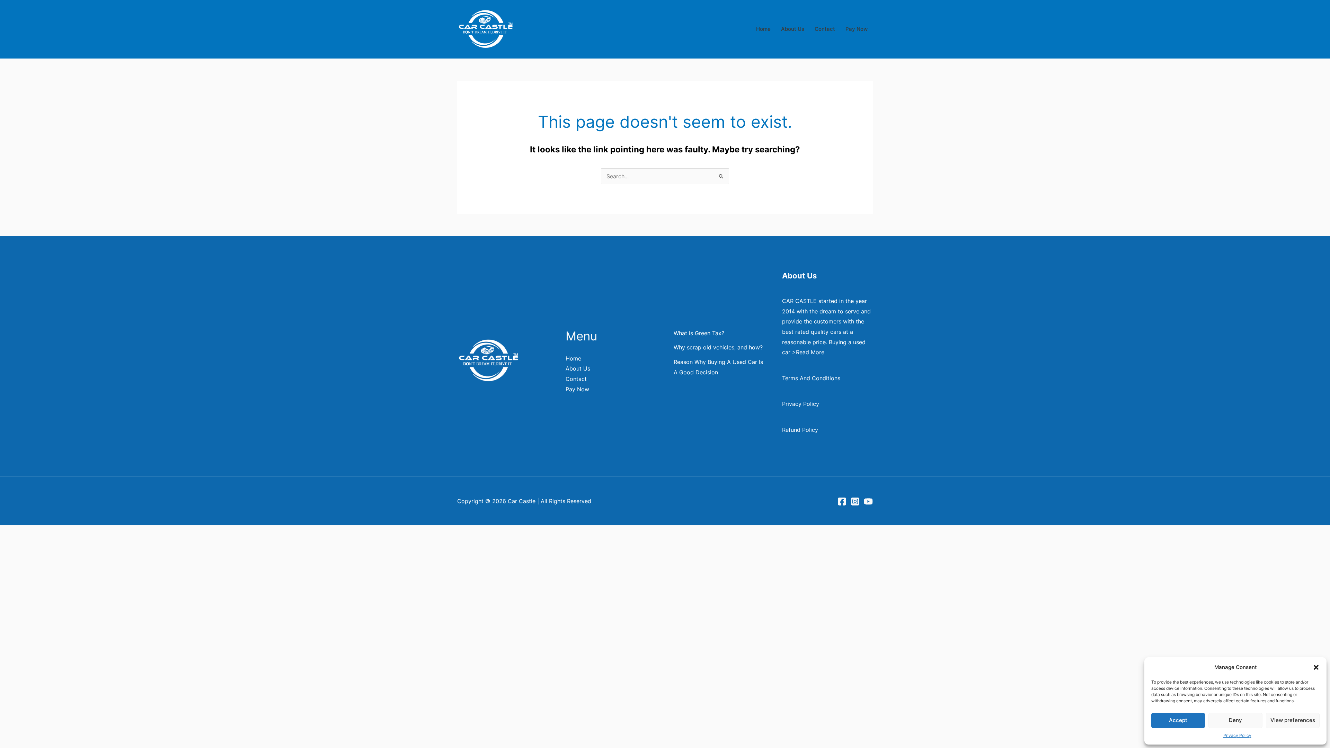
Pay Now (856, 29)
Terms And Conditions (811, 378)
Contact (825, 29)
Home (763, 29)
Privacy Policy (1237, 735)
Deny (1235, 720)
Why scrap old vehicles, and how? (718, 347)
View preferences (1292, 720)
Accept (1178, 720)
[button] (1316, 667)
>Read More (808, 352)
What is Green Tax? (699, 333)
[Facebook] (841, 501)
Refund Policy (800, 429)
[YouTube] (868, 501)
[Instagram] (855, 501)
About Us (792, 29)
